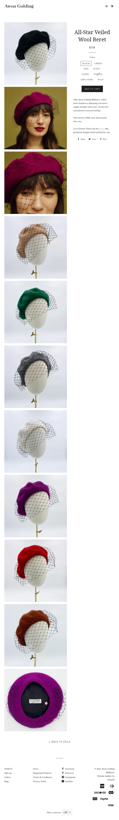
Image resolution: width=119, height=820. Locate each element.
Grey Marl (87, 79)
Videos (7, 777)
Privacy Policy (39, 781)
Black (86, 63)
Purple (98, 74)
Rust (101, 79)
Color (92, 57)
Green (98, 63)
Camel (85, 74)
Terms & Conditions (42, 777)
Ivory (96, 69)
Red (86, 69)
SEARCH (8, 768)
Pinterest (69, 773)
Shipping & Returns (42, 773)
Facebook (69, 768)
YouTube (69, 781)
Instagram (70, 777)
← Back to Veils (60, 742)
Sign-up (8, 773)
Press (35, 768)
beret (101, 128)
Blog (6, 781)
